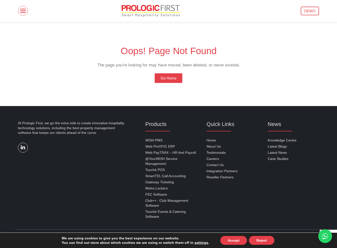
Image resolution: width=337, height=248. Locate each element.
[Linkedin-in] (23, 148)
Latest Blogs (277, 146)
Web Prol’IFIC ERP (160, 146)
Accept (229, 240)
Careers (212, 159)
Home (211, 140)
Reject (256, 240)
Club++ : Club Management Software (166, 203)
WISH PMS (154, 140)
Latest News (277, 153)
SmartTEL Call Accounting (165, 176)
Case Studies (278, 159)
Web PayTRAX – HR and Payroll (170, 153)
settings (198, 242)
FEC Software (156, 194)
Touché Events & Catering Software (165, 214)
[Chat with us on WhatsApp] (325, 236)
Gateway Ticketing (159, 182)
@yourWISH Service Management (161, 161)
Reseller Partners (220, 177)
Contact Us (215, 165)
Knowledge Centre (282, 140)
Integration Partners (222, 171)
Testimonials (216, 153)
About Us (213, 146)
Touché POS (155, 170)
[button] (310, 11)
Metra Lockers (156, 188)
